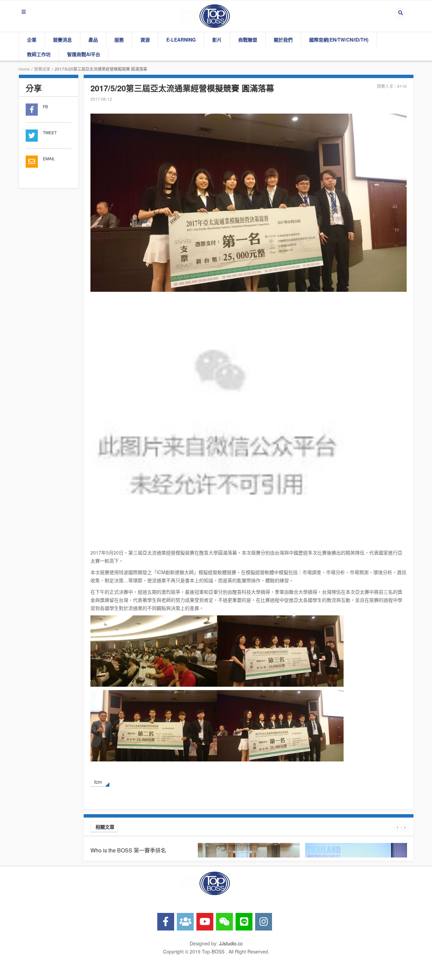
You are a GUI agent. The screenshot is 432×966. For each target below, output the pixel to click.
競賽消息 (62, 39)
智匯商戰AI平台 (83, 54)
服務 (119, 39)
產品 (93, 39)
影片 (217, 39)
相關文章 (105, 826)
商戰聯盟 (247, 39)
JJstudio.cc (231, 943)
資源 (145, 39)
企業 (31, 39)
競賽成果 (42, 69)
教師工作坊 (39, 54)
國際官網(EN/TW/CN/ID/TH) (339, 39)
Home (24, 69)
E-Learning (181, 39)
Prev (397, 827)
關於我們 (283, 39)
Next (405, 827)
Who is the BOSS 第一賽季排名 (128, 850)
